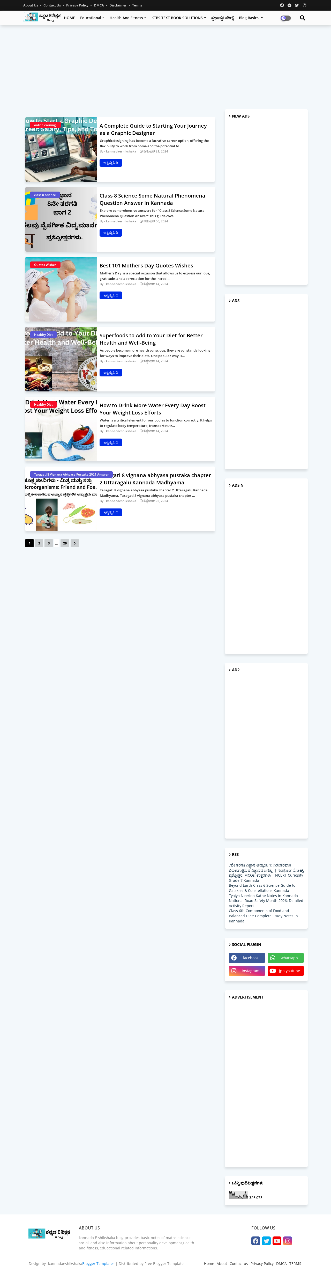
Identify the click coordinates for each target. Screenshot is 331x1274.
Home (209, 1263)
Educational (90, 17)
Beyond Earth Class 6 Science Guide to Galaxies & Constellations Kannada (262, 888)
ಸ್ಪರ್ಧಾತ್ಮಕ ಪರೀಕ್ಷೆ (222, 17)
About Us (31, 5)
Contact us (52, 5)
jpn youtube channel (289, 972)
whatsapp (289, 957)
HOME (69, 17)
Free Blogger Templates (165, 1263)
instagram (250, 970)
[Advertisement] (165, 66)
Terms (137, 5)
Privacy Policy (77, 5)
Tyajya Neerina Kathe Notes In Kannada (263, 895)
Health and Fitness (126, 17)
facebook (250, 957)
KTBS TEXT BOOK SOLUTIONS (177, 17)
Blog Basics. (249, 17)
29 (65, 543)
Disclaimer (118, 5)
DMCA (99, 5)
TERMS (295, 1263)
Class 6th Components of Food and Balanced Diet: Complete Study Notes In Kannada (263, 915)
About (222, 1263)
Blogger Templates (98, 1263)
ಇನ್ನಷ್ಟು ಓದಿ (110, 162)
